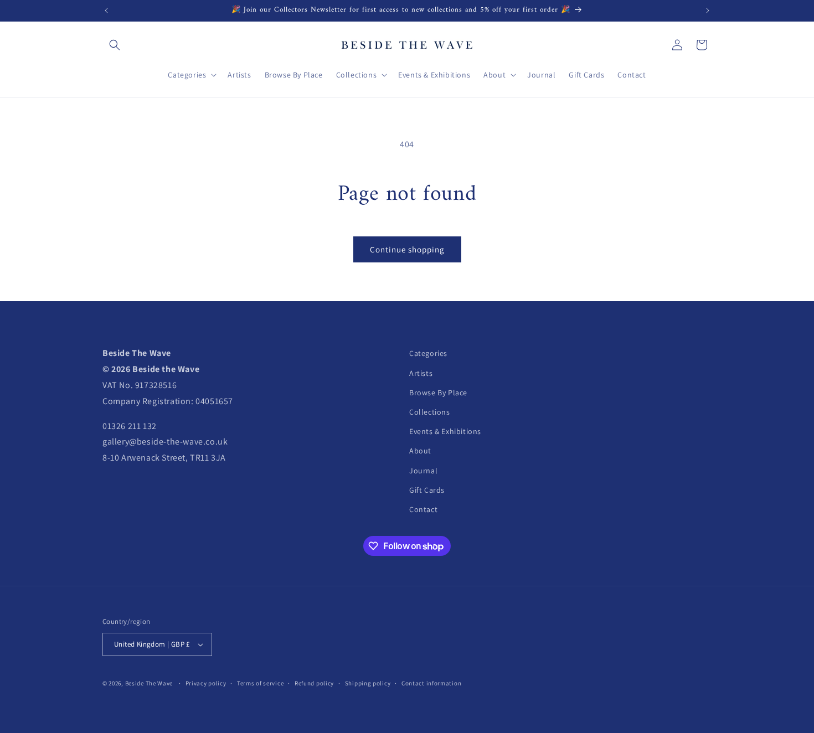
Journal (423, 471)
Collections (429, 412)
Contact (423, 509)
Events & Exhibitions (445, 431)
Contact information (431, 683)
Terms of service (260, 683)
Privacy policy (206, 683)
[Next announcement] (707, 10)
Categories (428, 353)
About (420, 451)
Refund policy (314, 683)
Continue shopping (407, 249)
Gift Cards (427, 490)
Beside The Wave (149, 683)
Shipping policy (368, 683)
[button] (114, 45)
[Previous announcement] (106, 10)
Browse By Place (438, 393)
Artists (420, 373)
